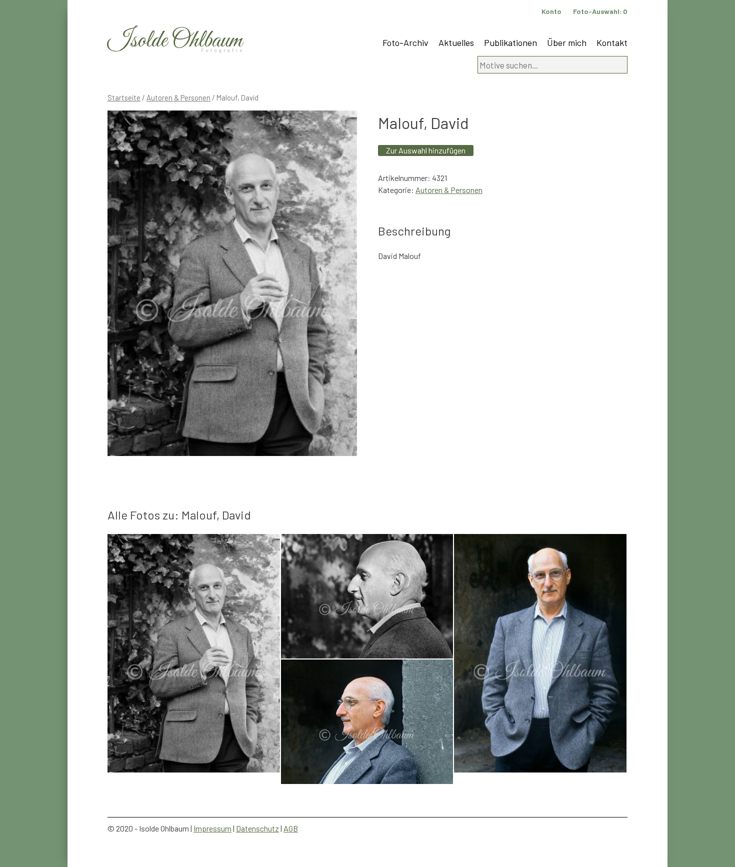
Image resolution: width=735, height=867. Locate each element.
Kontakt (612, 43)
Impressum (213, 828)
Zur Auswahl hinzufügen (426, 150)
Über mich (566, 43)
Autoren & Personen (178, 97)
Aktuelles (456, 43)
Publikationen (510, 43)
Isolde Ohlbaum (175, 40)
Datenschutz (257, 828)
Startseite (124, 97)
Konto (552, 11)
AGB (291, 828)
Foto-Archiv (405, 43)
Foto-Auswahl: (600, 11)
